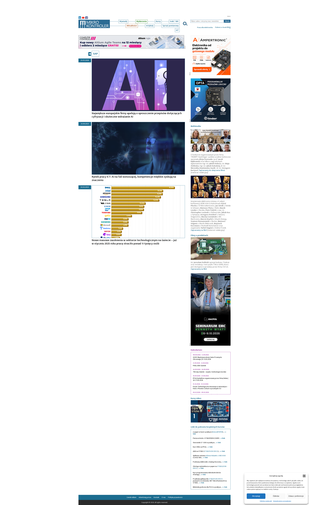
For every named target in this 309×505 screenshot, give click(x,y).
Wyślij (227, 21)
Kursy (158, 21)
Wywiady (123, 21)
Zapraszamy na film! (199, 230)
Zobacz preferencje (296, 496)
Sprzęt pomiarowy (171, 25)
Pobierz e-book (223, 27)
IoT (177, 30)
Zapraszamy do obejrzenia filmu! (212, 170)
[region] (210, 373)
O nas (164, 497)
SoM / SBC (174, 21)
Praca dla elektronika (205, 27)
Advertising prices (145, 497)
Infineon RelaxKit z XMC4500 (216, 455)
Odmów (276, 496)
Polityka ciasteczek (266, 501)
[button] (304, 476)
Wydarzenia (141, 21)
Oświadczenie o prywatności (282, 501)
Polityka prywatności (175, 497)
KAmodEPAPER (217, 432)
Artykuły (149, 25)
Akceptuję (256, 496)
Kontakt (156, 497)
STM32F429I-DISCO (211, 451)
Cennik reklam (131, 497)
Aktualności (132, 25)
